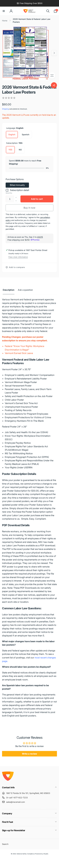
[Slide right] (54, 53)
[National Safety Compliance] (8, 780)
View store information (18, 257)
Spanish (25, 134)
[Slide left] (5, 53)
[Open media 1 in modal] (29, 52)
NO (20, 149)
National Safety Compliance (26, 854)
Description (8, 289)
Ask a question (25, 289)
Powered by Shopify (41, 854)
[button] (4, 11)
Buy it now (29, 207)
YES (10, 149)
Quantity (9, 193)
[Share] (54, 85)
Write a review (29, 753)
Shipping (5, 109)
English (12, 134)
